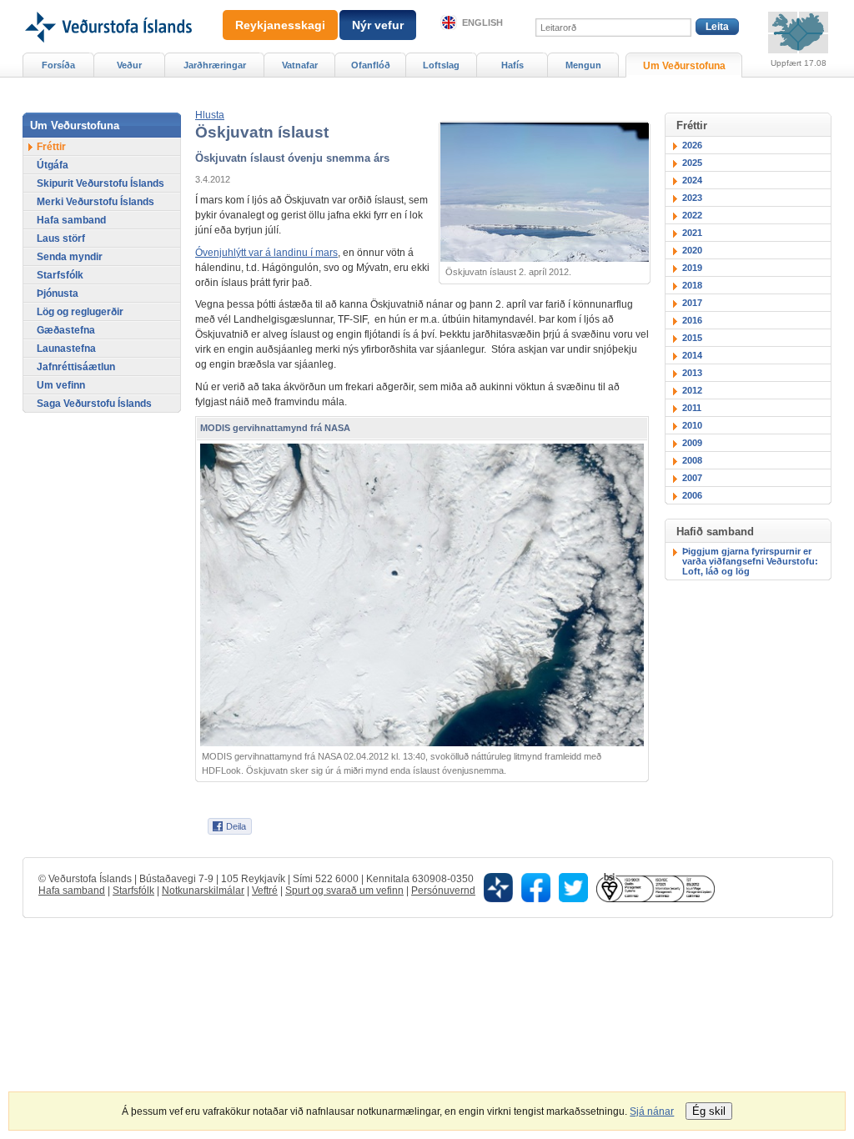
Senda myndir (70, 257)
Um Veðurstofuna (684, 66)
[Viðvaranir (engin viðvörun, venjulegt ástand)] (798, 32)
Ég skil (709, 1111)
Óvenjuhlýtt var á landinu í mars (266, 252)
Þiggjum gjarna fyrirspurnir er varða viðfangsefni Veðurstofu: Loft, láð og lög (750, 561)
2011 (691, 408)
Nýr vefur (378, 25)
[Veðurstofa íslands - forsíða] (107, 6)
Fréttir (51, 147)
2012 (692, 390)
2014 (692, 355)
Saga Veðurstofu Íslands (94, 403)
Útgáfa (52, 165)
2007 (692, 478)
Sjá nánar (652, 1111)
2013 (692, 373)
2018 (692, 285)
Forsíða (58, 65)
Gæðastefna (66, 330)
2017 (692, 303)
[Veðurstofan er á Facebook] (535, 887)
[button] (209, 115)
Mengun (583, 65)
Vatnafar (300, 65)
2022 (692, 215)
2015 (692, 338)
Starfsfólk (60, 275)
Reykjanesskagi (280, 25)
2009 (692, 443)
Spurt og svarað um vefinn (344, 890)
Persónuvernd (443, 890)
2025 (692, 163)
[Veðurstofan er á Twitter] (573, 887)
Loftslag (441, 65)
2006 (692, 495)
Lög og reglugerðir (80, 312)
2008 (692, 460)
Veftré (265, 890)
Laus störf (61, 238)
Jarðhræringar (214, 65)
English (482, 23)
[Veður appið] (498, 887)
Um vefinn (61, 385)
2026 (692, 145)
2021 (692, 233)
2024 (692, 180)
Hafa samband (71, 220)
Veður (129, 65)
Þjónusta (57, 293)
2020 (692, 250)
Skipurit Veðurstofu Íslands (100, 183)
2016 (692, 320)
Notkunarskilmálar (203, 890)
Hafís (512, 65)
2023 (692, 198)
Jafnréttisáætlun (76, 367)
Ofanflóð (370, 65)
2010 (692, 425)
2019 (692, 268)
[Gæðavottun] (655, 887)
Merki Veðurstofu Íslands (95, 202)
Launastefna (66, 348)
